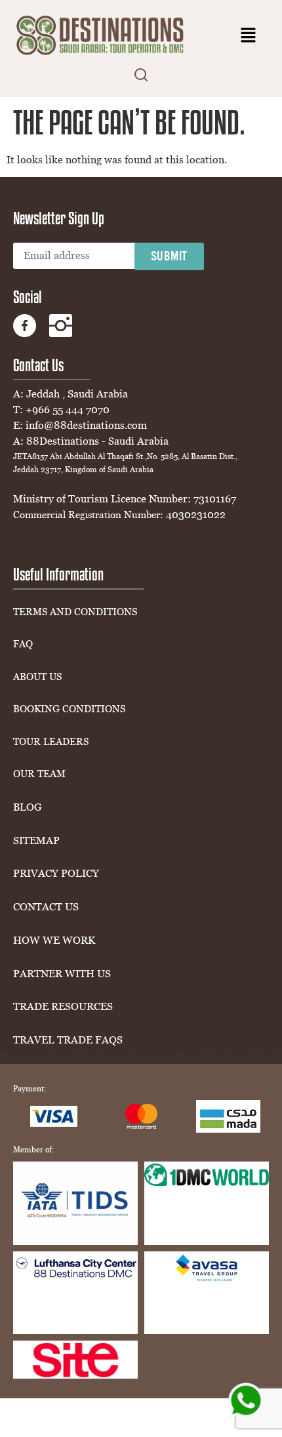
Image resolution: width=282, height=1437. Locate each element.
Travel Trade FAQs (68, 1040)
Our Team (39, 774)
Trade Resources (63, 1006)
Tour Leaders (51, 742)
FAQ (23, 644)
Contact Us (46, 907)
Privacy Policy (56, 873)
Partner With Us (62, 974)
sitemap (36, 840)
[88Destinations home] (101, 36)
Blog (27, 807)
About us (37, 677)
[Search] (141, 77)
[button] (248, 36)
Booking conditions (69, 709)
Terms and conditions (75, 612)
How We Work (54, 940)
